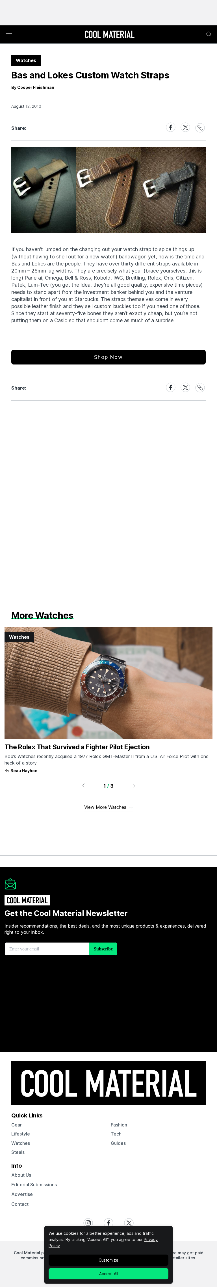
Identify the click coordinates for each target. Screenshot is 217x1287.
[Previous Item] (83, 785)
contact (20, 1204)
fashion (119, 1125)
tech (116, 1134)
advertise (22, 1194)
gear (16, 1125)
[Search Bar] (209, 34)
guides (118, 1143)
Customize (108, 1260)
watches (20, 1143)
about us (21, 1175)
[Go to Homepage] (109, 35)
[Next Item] (134, 785)
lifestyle (20, 1134)
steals (18, 1152)
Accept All (108, 1273)
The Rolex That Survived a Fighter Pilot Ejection (77, 747)
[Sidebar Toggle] (9, 34)
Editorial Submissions (34, 1184)
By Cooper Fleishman (32, 87)
